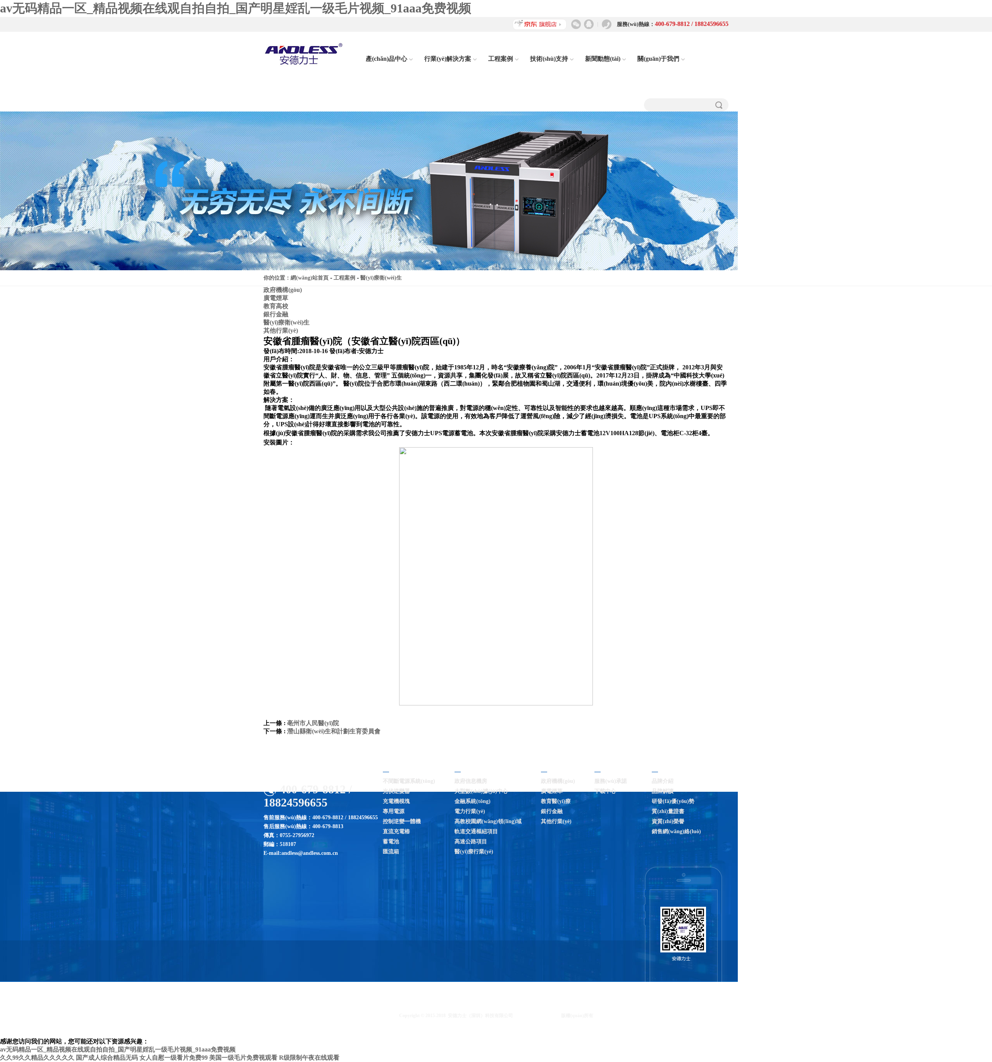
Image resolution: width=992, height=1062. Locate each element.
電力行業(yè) (470, 811)
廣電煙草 (276, 298)
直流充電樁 (396, 831)
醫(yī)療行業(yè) (474, 851)
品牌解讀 (662, 791)
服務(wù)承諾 (610, 781)
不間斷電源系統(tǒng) (409, 781)
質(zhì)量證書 (668, 811)
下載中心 (605, 791)
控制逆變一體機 (402, 821)
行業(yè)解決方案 (447, 58)
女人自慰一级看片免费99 (174, 1057)
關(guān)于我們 (658, 58)
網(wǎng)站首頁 (310, 278)
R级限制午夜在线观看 (309, 1057)
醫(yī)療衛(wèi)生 (381, 278)
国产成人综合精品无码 (107, 1057)
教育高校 (276, 306)
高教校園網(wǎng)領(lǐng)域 (488, 821)
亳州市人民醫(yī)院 (313, 723)
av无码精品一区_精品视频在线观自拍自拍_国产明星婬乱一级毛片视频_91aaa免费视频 (235, 8)
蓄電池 (391, 841)
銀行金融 (276, 314)
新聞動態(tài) (602, 58)
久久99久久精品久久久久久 (37, 1057)
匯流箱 (391, 851)
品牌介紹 (662, 781)
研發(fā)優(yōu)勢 (673, 801)
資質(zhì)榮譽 (668, 821)
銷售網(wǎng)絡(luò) (676, 831)
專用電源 (394, 811)
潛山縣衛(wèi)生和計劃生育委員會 (334, 731)
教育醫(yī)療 (556, 801)
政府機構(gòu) (283, 290)
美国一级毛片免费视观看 (243, 1057)
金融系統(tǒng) (473, 801)
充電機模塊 (396, 801)
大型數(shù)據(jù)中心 (481, 791)
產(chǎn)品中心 (386, 58)
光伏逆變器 (396, 791)
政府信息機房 (471, 781)
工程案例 (500, 58)
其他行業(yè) (281, 330)
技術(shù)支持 (549, 58)
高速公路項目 (471, 841)
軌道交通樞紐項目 (476, 831)
